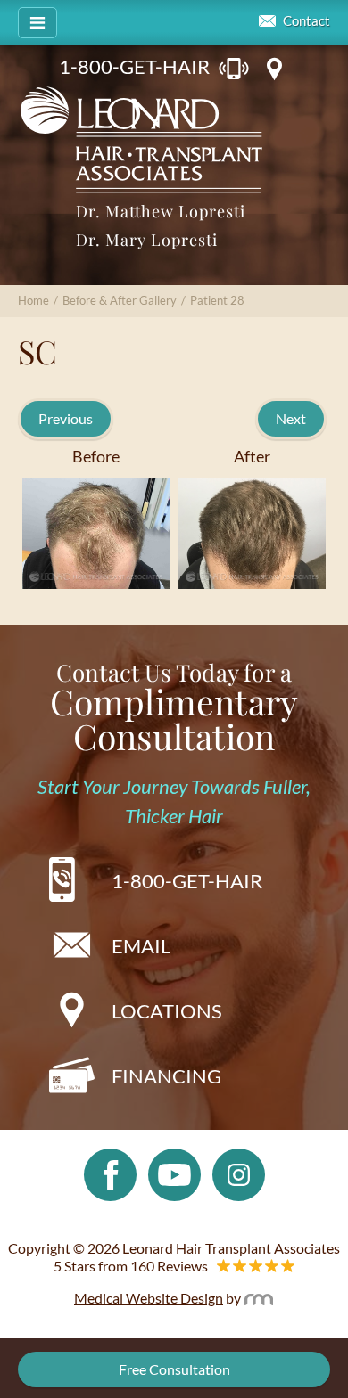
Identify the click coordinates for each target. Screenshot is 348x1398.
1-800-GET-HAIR (134, 66)
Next (291, 418)
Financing (166, 1076)
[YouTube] (174, 1172)
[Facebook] (110, 1172)
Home (33, 300)
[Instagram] (238, 1172)
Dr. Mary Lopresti (147, 239)
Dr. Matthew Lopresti (160, 211)
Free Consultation (174, 1369)
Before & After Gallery (119, 300)
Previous (65, 418)
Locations (167, 1011)
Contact (306, 21)
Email (141, 946)
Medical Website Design (148, 1297)
